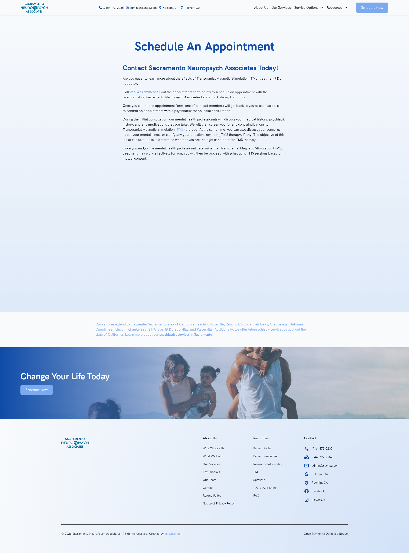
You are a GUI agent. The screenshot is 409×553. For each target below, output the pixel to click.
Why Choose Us (214, 448)
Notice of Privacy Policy (219, 503)
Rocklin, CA (192, 8)
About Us (261, 7)
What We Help (212, 456)
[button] (308, 8)
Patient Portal (262, 448)
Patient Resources (265, 456)
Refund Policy (212, 495)
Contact (208, 488)
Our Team (209, 480)
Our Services (281, 7)
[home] (34, 7)
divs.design (172, 534)
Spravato (259, 480)
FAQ (256, 495)
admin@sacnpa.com (143, 8)
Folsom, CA (171, 8)
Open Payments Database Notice (326, 534)
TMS (180, 129)
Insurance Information (268, 464)
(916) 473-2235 (113, 8)
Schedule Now (372, 7)
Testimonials (211, 472)
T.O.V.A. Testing (265, 488)
